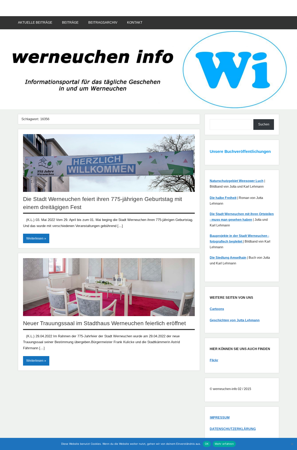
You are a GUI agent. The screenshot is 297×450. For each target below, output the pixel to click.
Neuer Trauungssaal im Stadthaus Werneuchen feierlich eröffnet (104, 323)
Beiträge (70, 22)
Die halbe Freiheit (223, 198)
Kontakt (134, 22)
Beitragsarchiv (102, 22)
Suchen (263, 124)
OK (207, 443)
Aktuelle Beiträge (35, 22)
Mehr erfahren (224, 443)
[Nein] (292, 444)
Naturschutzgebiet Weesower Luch (236, 181)
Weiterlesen (34, 238)
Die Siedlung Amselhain (228, 257)
